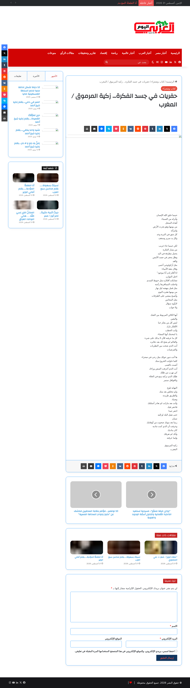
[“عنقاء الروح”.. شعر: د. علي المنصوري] (161, 547)
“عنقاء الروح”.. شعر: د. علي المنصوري (165, 558)
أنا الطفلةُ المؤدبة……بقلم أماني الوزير (116, 2)
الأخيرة (36, 76)
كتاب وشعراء (157, 81)
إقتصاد (103, 53)
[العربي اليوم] (154, 27)
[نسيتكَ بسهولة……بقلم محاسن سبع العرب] (123, 547)
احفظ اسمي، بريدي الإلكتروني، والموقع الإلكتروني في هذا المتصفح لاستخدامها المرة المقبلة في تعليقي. (125, 651)
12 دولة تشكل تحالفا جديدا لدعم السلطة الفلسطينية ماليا (29, 90)
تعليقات (17, 76)
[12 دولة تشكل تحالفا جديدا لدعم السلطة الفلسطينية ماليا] (50, 91)
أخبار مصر (161, 53)
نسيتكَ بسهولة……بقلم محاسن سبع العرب (124, 558)
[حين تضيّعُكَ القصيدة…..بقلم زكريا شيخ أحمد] (50, 119)
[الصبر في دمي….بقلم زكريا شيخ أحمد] (50, 106)
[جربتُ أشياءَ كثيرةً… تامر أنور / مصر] (47, 205)
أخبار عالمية (128, 53)
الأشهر (54, 76)
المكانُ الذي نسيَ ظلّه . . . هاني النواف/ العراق (25, 215)
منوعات (52, 53)
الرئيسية (175, 53)
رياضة (114, 53)
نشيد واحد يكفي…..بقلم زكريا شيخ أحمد (28, 131)
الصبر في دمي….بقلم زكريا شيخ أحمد (26, 104)
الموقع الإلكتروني (113, 638)
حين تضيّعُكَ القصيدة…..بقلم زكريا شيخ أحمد (27, 118)
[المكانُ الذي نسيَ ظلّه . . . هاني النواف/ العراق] (23, 205)
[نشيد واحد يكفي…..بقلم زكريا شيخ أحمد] (50, 133)
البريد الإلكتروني (168, 638)
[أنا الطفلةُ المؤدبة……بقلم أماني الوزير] (86, 547)
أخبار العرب (145, 53)
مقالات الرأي (67, 53)
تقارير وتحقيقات (87, 53)
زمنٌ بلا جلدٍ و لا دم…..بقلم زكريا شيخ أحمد (27, 145)
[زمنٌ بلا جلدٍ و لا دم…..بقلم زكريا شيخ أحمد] (50, 147)
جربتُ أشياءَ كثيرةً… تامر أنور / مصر (49, 214)
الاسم (173, 625)
